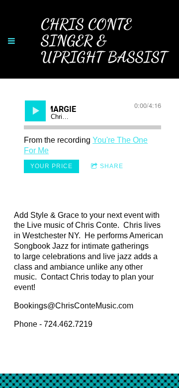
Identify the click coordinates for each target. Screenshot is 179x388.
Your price (51, 166)
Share (111, 166)
